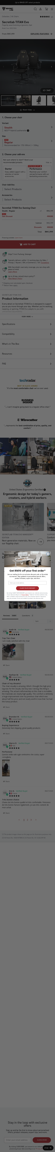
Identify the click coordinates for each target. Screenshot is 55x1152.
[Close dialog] (47, 553)
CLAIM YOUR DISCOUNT (27, 588)
